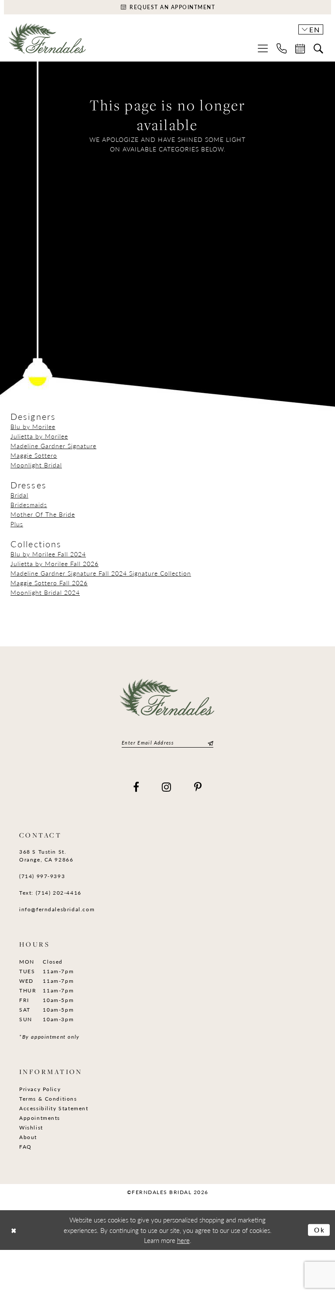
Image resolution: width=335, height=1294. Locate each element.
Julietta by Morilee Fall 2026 (54, 563)
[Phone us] (281, 48)
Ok (319, 1229)
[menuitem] (262, 48)
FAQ (25, 1146)
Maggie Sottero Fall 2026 (49, 582)
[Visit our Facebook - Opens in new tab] (136, 787)
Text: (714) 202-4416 (50, 892)
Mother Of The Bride (42, 514)
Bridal (19, 495)
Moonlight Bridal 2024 (45, 592)
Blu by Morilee (32, 426)
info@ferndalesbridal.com (57, 909)
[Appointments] (300, 48)
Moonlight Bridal (36, 464)
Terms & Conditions (48, 1098)
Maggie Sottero (33, 455)
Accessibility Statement (54, 1108)
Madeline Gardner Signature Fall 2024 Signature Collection (100, 573)
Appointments (39, 1118)
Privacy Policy (40, 1089)
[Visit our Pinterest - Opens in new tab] (198, 787)
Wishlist (31, 1127)
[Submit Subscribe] (209, 743)
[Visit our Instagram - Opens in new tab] (166, 787)
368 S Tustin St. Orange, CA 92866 (46, 855)
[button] (262, 48)
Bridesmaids (28, 504)
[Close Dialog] (13, 1230)
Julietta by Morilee (39, 436)
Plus (16, 523)
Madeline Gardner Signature (53, 445)
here (183, 1240)
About (28, 1137)
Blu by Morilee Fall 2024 (48, 553)
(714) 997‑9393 (42, 876)
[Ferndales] (47, 42)
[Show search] (318, 48)
